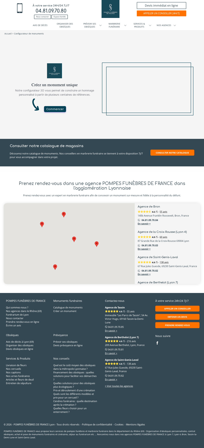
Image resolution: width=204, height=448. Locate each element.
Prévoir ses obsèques (89, 25)
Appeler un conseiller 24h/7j (161, 13)
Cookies (119, 424)
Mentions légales (135, 424)
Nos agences (164, 25)
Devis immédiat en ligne (161, 5)
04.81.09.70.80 (51, 11)
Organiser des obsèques (65, 25)
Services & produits (139, 25)
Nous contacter (42, 16)
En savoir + (144, 223)
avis (163, 211)
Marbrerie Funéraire (114, 25)
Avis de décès (40, 25)
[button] (97, 244)
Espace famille (60, 16)
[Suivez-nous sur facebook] (159, 343)
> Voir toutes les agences (119, 386)
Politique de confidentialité (97, 424)
